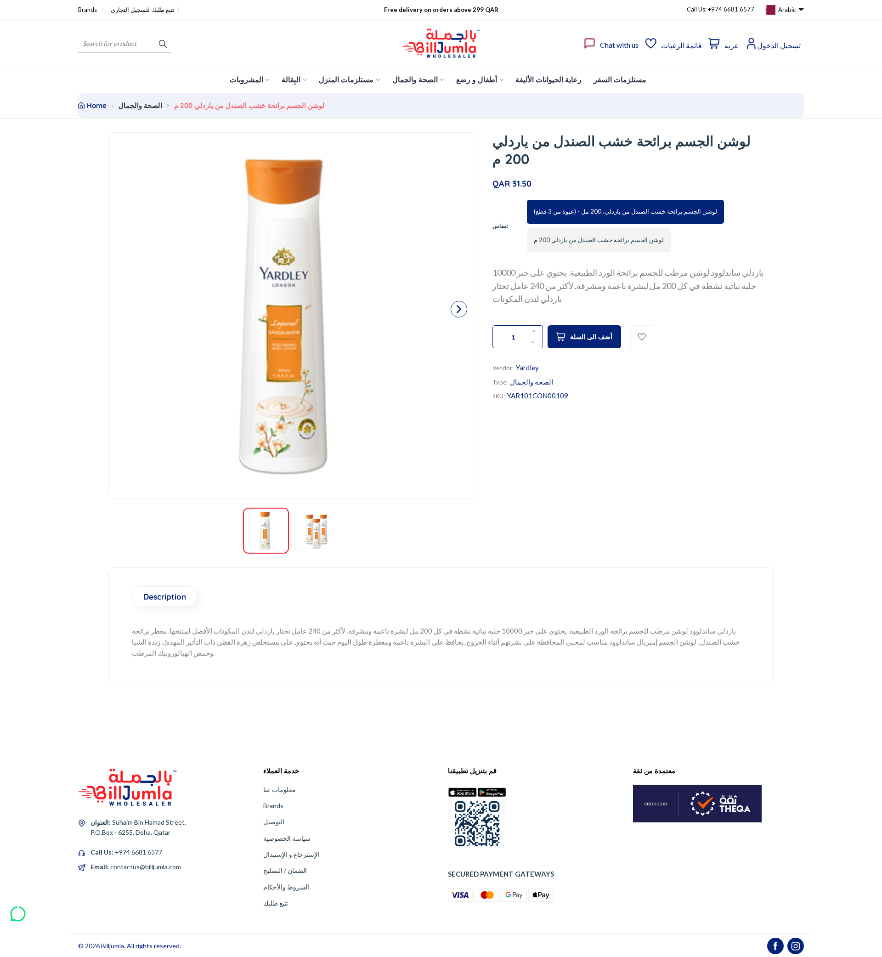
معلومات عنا (279, 789)
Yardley (527, 367)
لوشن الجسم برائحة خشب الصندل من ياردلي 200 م (599, 239)
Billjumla (112, 946)
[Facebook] (775, 946)
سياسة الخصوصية (287, 838)
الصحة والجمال (140, 105)
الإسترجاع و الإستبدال (291, 854)
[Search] (162, 43)
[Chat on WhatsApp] (17, 910)
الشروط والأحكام (286, 887)
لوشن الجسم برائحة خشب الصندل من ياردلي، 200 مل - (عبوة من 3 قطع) (625, 211)
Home (97, 105)
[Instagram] (795, 946)
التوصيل (273, 822)
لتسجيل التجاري (130, 9)
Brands (88, 9)
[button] (459, 309)
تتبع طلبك (275, 903)
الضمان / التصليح (285, 870)
